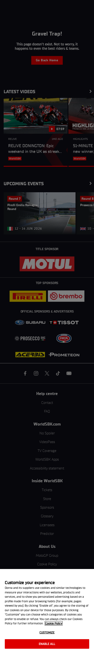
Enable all (47, 644)
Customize (47, 632)
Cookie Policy (53, 623)
